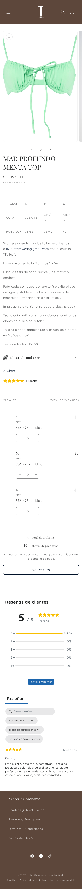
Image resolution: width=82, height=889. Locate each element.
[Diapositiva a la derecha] (50, 149)
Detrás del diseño (21, 838)
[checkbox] (24, 739)
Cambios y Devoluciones (26, 810)
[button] (8, 12)
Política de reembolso (32, 880)
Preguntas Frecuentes (24, 819)
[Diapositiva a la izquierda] (31, 149)
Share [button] (11, 371)
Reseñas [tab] (16, 698)
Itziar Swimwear (37, 875)
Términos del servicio (63, 880)
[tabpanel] (41, 748)
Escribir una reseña (41, 681)
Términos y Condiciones (25, 829)
